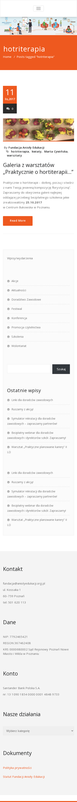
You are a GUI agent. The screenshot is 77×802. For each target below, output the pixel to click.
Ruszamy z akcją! (22, 409)
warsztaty (14, 155)
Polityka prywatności (17, 768)
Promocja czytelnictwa (25, 327)
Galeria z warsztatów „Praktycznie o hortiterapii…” (38, 168)
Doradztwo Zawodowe (26, 299)
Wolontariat (18, 346)
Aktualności (18, 290)
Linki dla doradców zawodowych (32, 400)
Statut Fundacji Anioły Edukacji (24, 777)
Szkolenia (17, 336)
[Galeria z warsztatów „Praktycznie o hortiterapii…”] (38, 129)
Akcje (14, 281)
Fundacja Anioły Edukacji (26, 147)
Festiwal (16, 309)
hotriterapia (20, 151)
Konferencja (19, 318)
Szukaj (61, 369)
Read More (18, 220)
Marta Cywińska (56, 151)
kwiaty (36, 151)
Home (7, 57)
